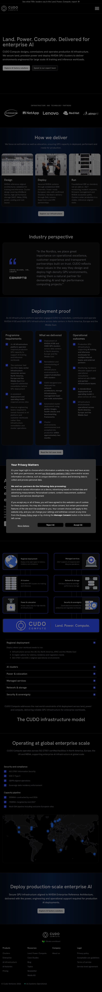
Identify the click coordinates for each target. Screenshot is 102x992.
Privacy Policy (26, 515)
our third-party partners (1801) (56, 473)
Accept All (78, 525)
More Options (23, 526)
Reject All (50, 525)
